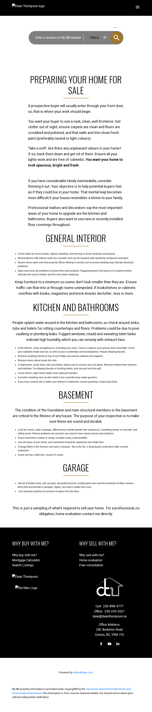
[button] (101, 644)
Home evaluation (90, 560)
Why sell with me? (91, 555)
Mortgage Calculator (26, 560)
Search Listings (23, 565)
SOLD (121, 27)
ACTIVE (105, 27)
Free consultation (91, 565)
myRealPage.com (83, 672)
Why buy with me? (24, 555)
